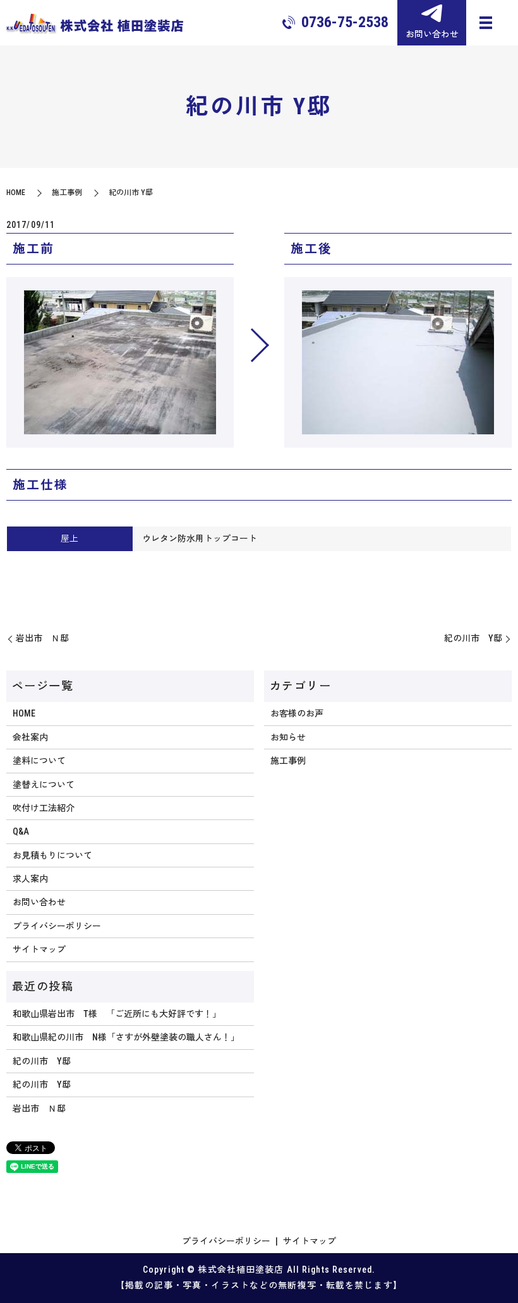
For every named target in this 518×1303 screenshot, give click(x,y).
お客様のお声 (296, 713)
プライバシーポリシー (57, 926)
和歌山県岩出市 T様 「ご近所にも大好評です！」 (117, 1014)
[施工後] (398, 362)
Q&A (21, 831)
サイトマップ (39, 949)
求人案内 (30, 879)
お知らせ (288, 737)
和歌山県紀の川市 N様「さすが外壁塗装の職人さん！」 (126, 1037)
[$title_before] (120, 362)
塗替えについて (44, 785)
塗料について (39, 761)
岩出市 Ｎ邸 (42, 638)
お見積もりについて (52, 855)
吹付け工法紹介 (44, 808)
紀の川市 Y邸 (473, 638)
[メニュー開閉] (485, 22)
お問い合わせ (39, 902)
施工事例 (67, 192)
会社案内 (30, 737)
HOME (15, 192)
